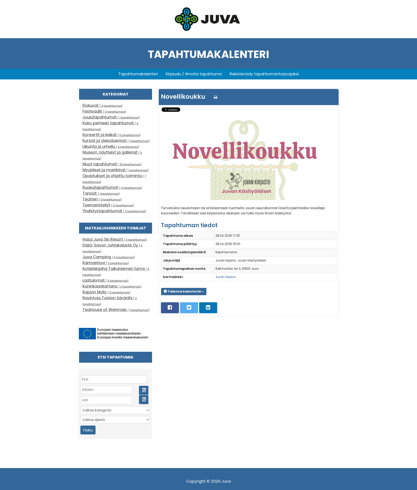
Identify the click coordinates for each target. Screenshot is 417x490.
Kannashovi (106, 262)
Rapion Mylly (106, 292)
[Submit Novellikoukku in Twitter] (189, 307)
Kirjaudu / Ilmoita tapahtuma (194, 74)
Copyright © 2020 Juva (208, 481)
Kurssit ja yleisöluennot (116, 140)
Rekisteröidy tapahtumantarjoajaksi (264, 74)
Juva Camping (109, 257)
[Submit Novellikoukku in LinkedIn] (208, 307)
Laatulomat (106, 280)
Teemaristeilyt (108, 205)
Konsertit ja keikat (112, 134)
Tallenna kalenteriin (184, 291)
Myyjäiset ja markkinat (116, 170)
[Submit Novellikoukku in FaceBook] (170, 307)
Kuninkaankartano (112, 286)
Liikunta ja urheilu (111, 146)
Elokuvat (102, 105)
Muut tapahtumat (112, 164)
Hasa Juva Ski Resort (115, 239)
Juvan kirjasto (225, 277)
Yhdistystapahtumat (114, 211)
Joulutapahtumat (111, 117)
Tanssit (101, 193)
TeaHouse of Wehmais (116, 309)
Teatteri (102, 199)
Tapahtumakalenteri (138, 74)
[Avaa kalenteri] (144, 390)
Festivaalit (104, 111)
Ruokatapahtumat (112, 187)
